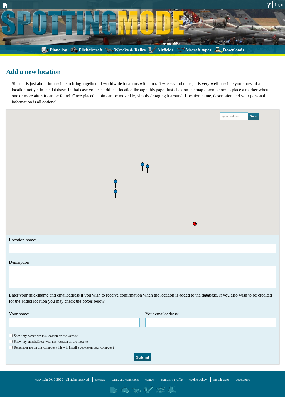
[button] (142, 167)
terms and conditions (125, 379)
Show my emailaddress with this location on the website (51, 342)
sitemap (100, 379)
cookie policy (198, 379)
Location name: (22, 240)
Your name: (19, 314)
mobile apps (221, 379)
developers (243, 379)
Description (19, 262)
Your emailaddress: (162, 314)
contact (149, 379)
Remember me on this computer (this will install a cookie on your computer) (64, 347)
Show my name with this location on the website (46, 336)
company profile (172, 379)
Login (279, 5)
